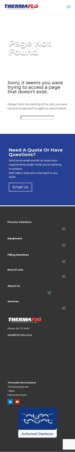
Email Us (20, 187)
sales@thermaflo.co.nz (20, 334)
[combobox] (37, 118)
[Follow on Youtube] (17, 401)
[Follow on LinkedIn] (10, 401)
